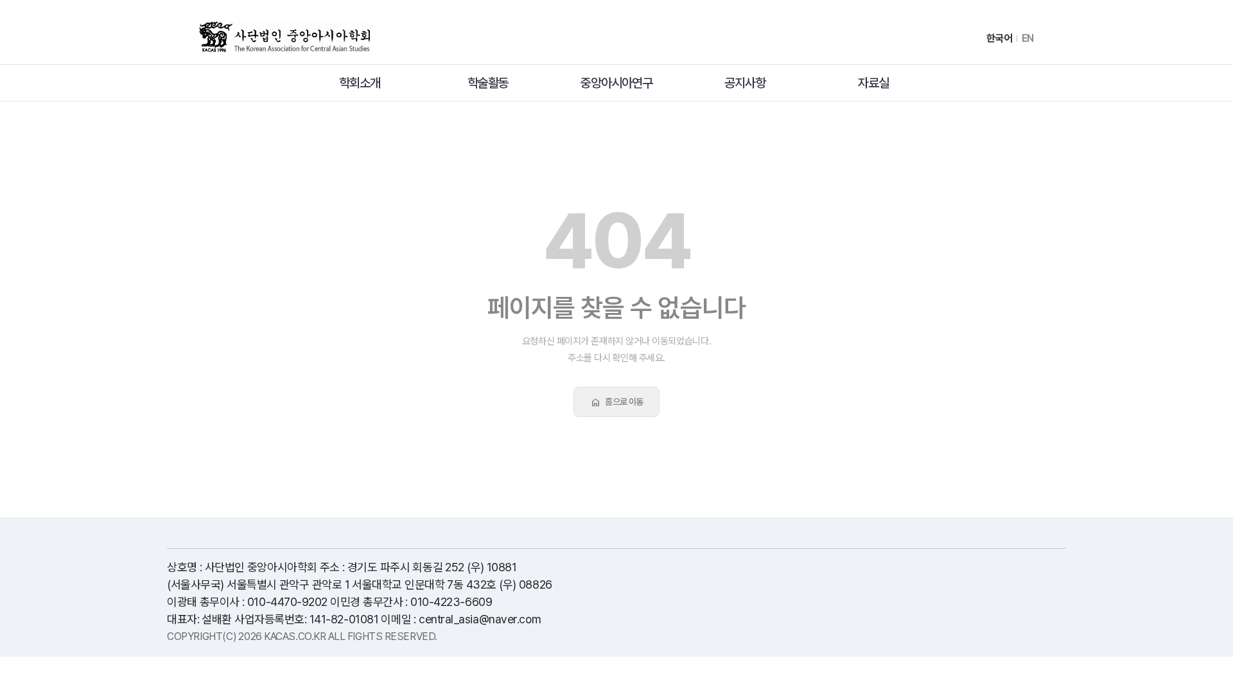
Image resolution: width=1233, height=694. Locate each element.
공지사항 (744, 83)
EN (1028, 38)
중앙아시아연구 (616, 83)
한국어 (999, 38)
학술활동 (488, 83)
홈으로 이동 (616, 402)
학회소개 (359, 83)
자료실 (873, 83)
